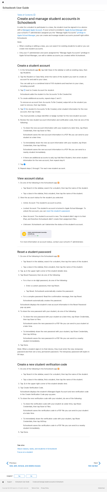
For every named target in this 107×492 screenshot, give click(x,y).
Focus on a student (25, 452)
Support (9, 482)
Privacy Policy (45, 488)
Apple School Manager (74, 30)
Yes (19, 476)
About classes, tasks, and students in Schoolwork (37, 449)
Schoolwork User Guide (16, 7)
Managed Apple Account (32, 30)
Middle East (101, 488)
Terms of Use (35, 488)
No (31, 476)
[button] (26, 15)
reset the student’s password (58, 211)
